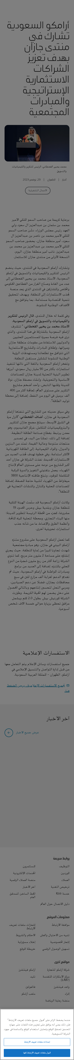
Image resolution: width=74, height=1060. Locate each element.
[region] (37, 1034)
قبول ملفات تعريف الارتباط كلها (37, 1052)
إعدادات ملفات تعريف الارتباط (37, 1042)
